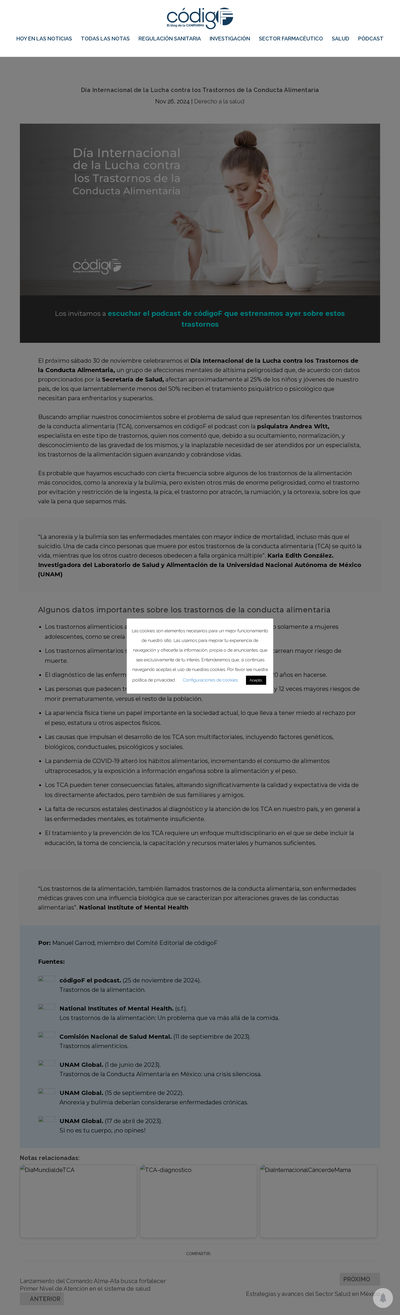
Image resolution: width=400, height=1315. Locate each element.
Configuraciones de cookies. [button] (211, 680)
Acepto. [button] (256, 680)
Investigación (230, 39)
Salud (340, 39)
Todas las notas (105, 39)
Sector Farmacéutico (291, 39)
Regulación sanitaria (170, 39)
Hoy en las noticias (44, 39)
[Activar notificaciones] (383, 1298)
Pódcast (371, 39)
